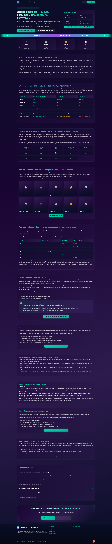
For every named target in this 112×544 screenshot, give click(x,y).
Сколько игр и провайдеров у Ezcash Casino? (30, 484)
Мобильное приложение (54, 535)
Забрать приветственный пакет (46, 30)
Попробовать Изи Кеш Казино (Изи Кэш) (79, 26)
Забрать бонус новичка (63, 517)
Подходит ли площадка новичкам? (27, 497)
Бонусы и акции (52, 533)
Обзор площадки (52, 529)
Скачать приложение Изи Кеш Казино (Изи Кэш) (56, 429)
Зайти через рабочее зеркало (26, 30)
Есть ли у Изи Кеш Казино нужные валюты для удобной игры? (34, 472)
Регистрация (91, 2)
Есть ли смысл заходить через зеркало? (29, 488)
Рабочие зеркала (52, 531)
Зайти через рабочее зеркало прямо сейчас (56, 316)
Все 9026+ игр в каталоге (56, 215)
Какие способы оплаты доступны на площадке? (31, 479)
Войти (84, 2)
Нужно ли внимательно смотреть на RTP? (29, 492)
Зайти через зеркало (48, 517)
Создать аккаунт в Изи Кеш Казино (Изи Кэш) (56, 345)
